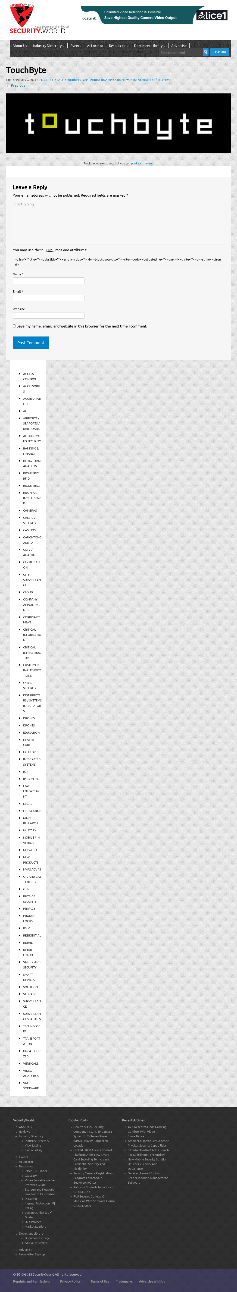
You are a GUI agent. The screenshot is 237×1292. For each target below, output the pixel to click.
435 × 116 (46, 80)
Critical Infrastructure (32, 652)
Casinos (29, 530)
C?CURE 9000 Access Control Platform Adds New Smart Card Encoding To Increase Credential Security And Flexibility (92, 1159)
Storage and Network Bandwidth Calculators (40, 1191)
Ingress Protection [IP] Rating (40, 1205)
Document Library (148, 45)
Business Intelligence (32, 498)
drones (29, 725)
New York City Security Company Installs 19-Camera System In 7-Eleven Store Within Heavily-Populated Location (92, 1136)
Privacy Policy (70, 1281)
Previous (15, 85)
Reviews (24, 1131)
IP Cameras (31, 779)
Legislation (32, 811)
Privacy (29, 908)
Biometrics (31, 485)
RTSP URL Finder (36, 1171)
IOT (25, 771)
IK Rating (31, 1199)
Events (75, 45)
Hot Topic (30, 752)
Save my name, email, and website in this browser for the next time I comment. (82, 326)
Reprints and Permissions (31, 1281)
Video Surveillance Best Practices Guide (41, 1182)
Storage (29, 994)
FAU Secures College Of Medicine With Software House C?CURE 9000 (94, 1200)
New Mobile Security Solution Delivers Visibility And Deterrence (147, 1163)
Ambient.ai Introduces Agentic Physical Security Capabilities (148, 1143)
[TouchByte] (118, 122)
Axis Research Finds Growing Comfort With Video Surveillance (147, 1131)
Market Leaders (35, 1226)
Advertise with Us (152, 1281)
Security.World (43, 1274)
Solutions (31, 987)
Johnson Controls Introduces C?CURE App (93, 1189)
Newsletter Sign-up (32, 1254)
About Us (19, 45)
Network (30, 850)
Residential (32, 935)
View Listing (33, 1145)
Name (18, 274)
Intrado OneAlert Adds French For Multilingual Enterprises (148, 1152)
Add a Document (36, 1243)
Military (29, 830)
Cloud (28, 592)
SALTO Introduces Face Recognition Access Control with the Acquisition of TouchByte (114, 80)
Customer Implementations (32, 670)
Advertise (179, 45)
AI (24, 411)
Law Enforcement (31, 791)
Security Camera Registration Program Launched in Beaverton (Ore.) (92, 1177)
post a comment (142, 163)
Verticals (30, 1063)
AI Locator (95, 45)
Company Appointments (31, 604)
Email (18, 291)
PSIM (26, 928)
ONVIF (27, 889)
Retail (28, 942)
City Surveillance (32, 579)
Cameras (30, 510)
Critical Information (32, 634)
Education (31, 732)
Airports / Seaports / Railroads (31, 423)
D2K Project (33, 1222)
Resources (117, 45)
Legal (27, 803)
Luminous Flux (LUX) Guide (38, 1214)
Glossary (31, 1175)
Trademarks (124, 1281)
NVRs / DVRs (32, 869)
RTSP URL (219, 52)
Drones (29, 718)
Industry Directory (47, 45)
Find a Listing (34, 1150)
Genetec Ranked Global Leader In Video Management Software (148, 1177)
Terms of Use (100, 1281)
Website (19, 309)
